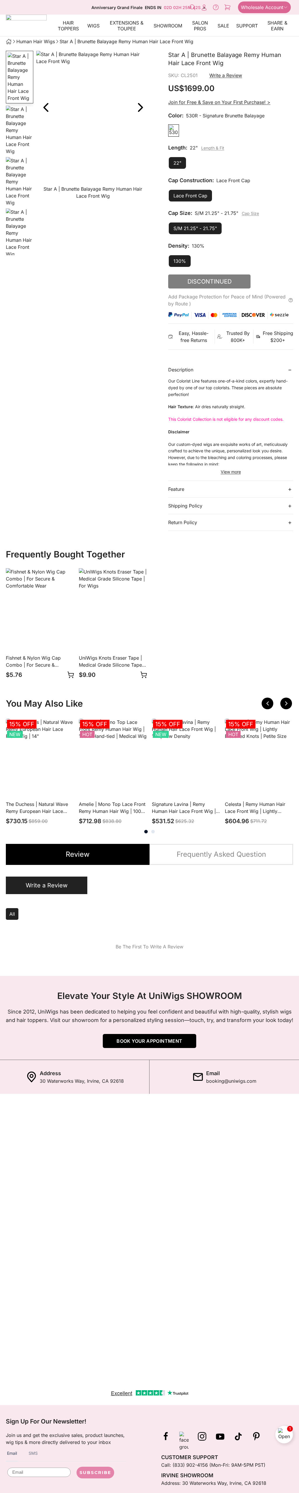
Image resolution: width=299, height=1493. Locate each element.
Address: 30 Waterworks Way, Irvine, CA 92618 (213, 1483)
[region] (93, 126)
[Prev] (45, 107)
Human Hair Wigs (35, 41)
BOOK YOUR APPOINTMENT (149, 1041)
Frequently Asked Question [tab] (221, 854)
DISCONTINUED (209, 281)
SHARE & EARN (277, 26)
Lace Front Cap (190, 196)
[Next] (140, 107)
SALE (223, 26)
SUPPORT (247, 26)
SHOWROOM (168, 26)
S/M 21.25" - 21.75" (195, 228)
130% (179, 261)
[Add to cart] (70, 674)
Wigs (93, 26)
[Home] (9, 41)
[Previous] (267, 703)
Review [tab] (78, 854)
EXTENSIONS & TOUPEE (126, 26)
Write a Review (225, 75)
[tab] (146, 831)
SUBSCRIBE (95, 1472)
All (12, 914)
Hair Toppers (68, 26)
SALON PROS (200, 26)
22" (177, 163)
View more (231, 471)
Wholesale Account (262, 7)
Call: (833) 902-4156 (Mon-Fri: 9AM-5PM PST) (213, 1465)
